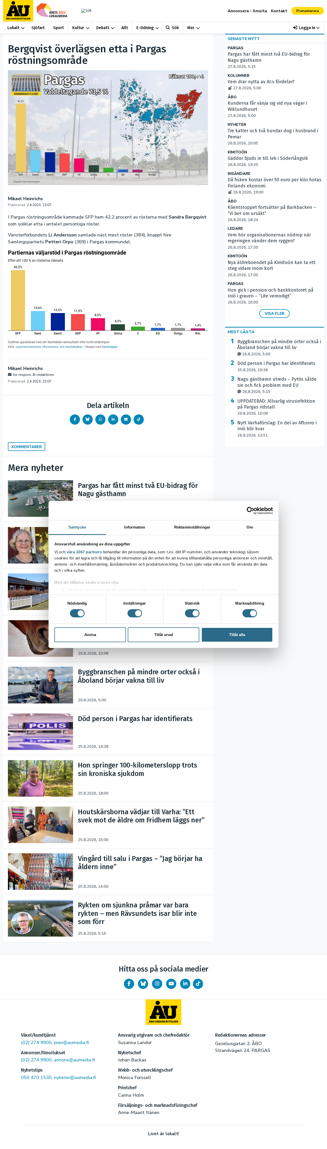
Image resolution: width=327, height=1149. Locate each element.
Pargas (235, 48)
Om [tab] (250, 527)
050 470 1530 (36, 1077)
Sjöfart (38, 27)
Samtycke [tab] (77, 527)
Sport (58, 27)
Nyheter (237, 124)
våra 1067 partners (84, 552)
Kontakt (279, 11)
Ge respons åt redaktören (33, 374)
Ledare (235, 228)
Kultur (78, 27)
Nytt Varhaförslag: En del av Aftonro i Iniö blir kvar (277, 429)
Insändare (239, 173)
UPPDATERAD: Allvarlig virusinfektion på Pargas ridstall (276, 407)
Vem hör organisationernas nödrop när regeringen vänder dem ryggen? (269, 241)
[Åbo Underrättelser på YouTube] (171, 984)
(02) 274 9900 (36, 1042)
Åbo (232, 97)
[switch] (134, 613)
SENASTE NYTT (244, 39)
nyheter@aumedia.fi (75, 1077)
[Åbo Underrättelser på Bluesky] (143, 984)
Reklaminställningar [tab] (192, 527)
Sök (175, 27)
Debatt (102, 27)
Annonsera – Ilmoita (247, 11)
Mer (190, 27)
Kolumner (238, 75)
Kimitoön (237, 152)
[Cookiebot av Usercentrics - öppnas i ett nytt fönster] (250, 510)
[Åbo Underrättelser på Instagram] (157, 984)
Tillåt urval (163, 634)
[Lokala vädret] (83, 10)
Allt (124, 27)
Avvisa (90, 634)
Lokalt (13, 27)
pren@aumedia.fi (71, 1042)
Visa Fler (274, 313)
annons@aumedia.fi (74, 1060)
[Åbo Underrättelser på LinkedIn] (185, 984)
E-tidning (145, 27)
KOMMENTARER (26, 446)
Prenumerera (307, 10)
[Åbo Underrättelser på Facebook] (129, 984)
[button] (306, 28)
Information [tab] (134, 527)
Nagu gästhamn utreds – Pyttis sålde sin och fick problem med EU (277, 385)
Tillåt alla (237, 634)
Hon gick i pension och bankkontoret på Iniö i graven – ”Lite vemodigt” (270, 296)
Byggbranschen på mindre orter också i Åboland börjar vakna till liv (279, 348)
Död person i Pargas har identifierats (276, 366)
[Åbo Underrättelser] (163, 1012)
